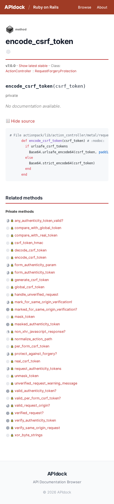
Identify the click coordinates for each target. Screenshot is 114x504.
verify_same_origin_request (37, 428)
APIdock (14, 7)
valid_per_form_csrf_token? (38, 398)
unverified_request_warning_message (46, 383)
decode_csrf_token (30, 250)
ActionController (18, 71)
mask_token (25, 317)
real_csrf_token (27, 361)
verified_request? (29, 413)
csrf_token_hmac (29, 243)
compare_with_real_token (36, 235)
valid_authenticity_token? (35, 391)
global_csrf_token (29, 287)
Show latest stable (33, 66)
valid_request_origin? (32, 405)
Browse (84, 7)
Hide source (23, 121)
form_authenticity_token (35, 272)
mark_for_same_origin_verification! (43, 302)
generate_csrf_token (32, 280)
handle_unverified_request (36, 294)
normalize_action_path (33, 339)
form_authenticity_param (35, 265)
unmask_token (26, 376)
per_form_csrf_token (32, 346)
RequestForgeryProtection (55, 71)
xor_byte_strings (29, 435)
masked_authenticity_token (37, 324)
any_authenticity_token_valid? (39, 221)
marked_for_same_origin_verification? (46, 309)
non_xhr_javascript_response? (40, 331)
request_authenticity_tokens (38, 369)
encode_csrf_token (30, 257)
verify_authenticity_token (35, 420)
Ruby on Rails (46, 7)
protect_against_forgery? (36, 354)
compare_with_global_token (38, 228)
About (102, 7)
